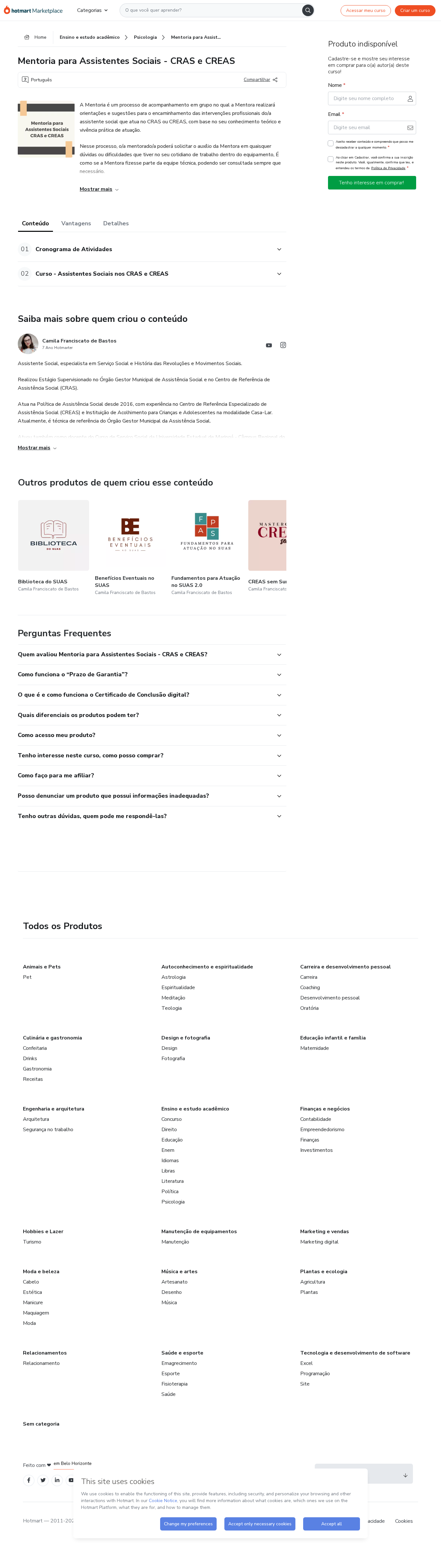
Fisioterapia (174, 1383)
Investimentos (316, 1150)
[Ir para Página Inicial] (35, 10)
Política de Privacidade (388, 168)
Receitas (33, 1079)
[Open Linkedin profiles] (57, 1480)
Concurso (171, 1119)
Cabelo (31, 1281)
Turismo (32, 1241)
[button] (145, 249)
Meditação (173, 997)
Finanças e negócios (325, 1108)
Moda (29, 1323)
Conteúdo (35, 223)
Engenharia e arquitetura (53, 1108)
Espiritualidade (178, 987)
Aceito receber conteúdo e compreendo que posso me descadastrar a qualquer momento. (374, 144)
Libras (168, 1170)
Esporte (170, 1373)
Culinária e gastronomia (52, 1037)
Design (169, 1048)
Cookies (404, 1521)
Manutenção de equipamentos (199, 1231)
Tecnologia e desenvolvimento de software (355, 1353)
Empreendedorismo (322, 1129)
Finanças (309, 1139)
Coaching (310, 987)
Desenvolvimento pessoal (330, 997)
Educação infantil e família (333, 1037)
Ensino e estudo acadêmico (195, 1108)
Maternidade (314, 1048)
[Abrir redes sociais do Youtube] (269, 346)
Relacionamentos (45, 1353)
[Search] (308, 10)
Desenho (171, 1292)
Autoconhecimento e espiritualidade (207, 966)
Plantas (309, 1292)
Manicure (33, 1302)
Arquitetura (36, 1119)
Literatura (172, 1181)
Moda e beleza (41, 1271)
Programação (315, 1373)
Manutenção (175, 1241)
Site (305, 1383)
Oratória (309, 1008)
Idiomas (170, 1160)
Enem (167, 1150)
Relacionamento (41, 1363)
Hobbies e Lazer (43, 1231)
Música (169, 1302)
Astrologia (173, 977)
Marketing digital (319, 1241)
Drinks (30, 1058)
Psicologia (173, 1201)
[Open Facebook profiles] (28, 1480)
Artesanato (174, 1281)
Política (170, 1191)
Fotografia (173, 1058)
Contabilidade (315, 1119)
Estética (32, 1292)
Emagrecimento (179, 1363)
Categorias (89, 10)
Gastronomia (37, 1068)
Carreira (308, 977)
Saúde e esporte (182, 1353)
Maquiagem (36, 1312)
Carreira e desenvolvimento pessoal (345, 966)
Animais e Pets (42, 966)
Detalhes (116, 223)
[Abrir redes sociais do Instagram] (283, 346)
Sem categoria (41, 1424)
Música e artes (179, 1271)
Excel (306, 1363)
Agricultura (312, 1281)
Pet (27, 977)
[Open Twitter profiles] (43, 1480)
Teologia (171, 1008)
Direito (169, 1129)
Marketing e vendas (324, 1231)
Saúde (168, 1394)
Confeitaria (35, 1048)
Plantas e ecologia (323, 1271)
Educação (172, 1139)
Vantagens (76, 223)
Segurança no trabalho (48, 1129)
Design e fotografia (185, 1037)
